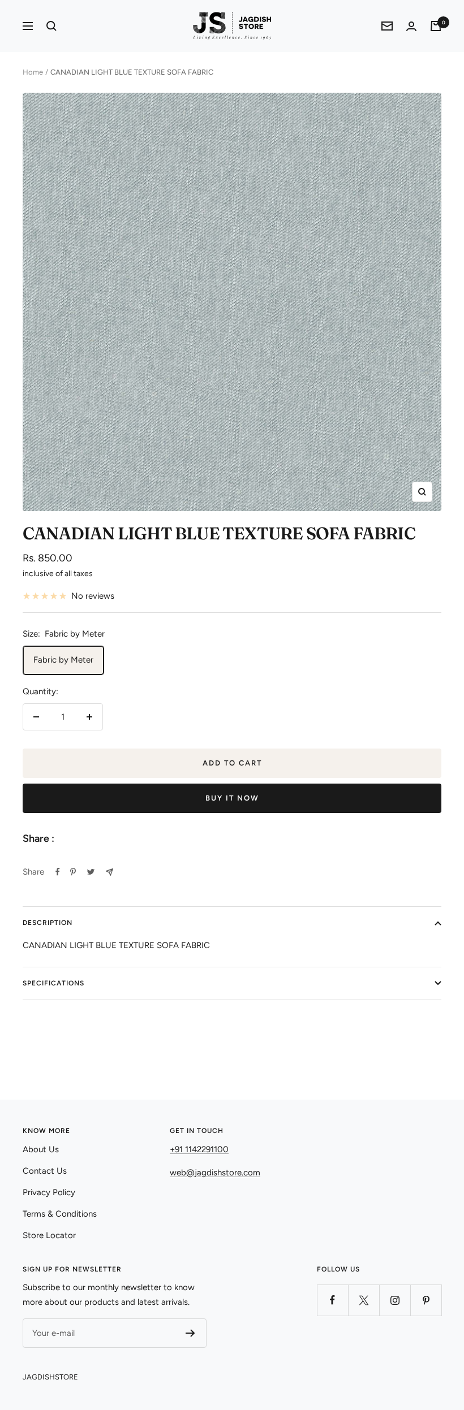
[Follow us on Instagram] (394, 1300)
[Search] (51, 26)
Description (47, 923)
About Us (41, 1149)
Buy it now (232, 798)
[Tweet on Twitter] (91, 872)
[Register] (190, 1333)
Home (33, 72)
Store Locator (49, 1235)
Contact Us (45, 1171)
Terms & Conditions (60, 1214)
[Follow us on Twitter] (363, 1300)
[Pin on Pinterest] (73, 872)
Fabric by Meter (63, 660)
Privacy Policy (49, 1192)
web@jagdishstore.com (215, 1172)
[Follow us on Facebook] (332, 1300)
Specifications (53, 983)
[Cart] (435, 26)
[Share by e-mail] (109, 872)
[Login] (411, 26)
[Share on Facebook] (57, 872)
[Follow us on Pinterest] (425, 1300)
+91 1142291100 (199, 1149)
